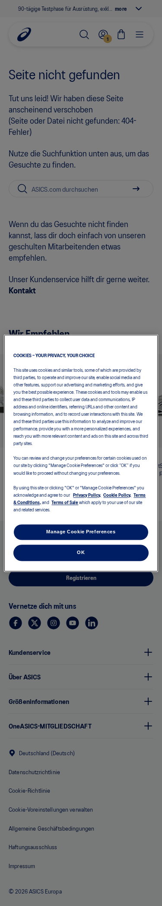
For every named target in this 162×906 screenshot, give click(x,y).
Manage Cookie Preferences (80, 531)
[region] (81, 453)
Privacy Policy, (87, 495)
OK (81, 552)
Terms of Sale (64, 502)
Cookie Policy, (117, 495)
